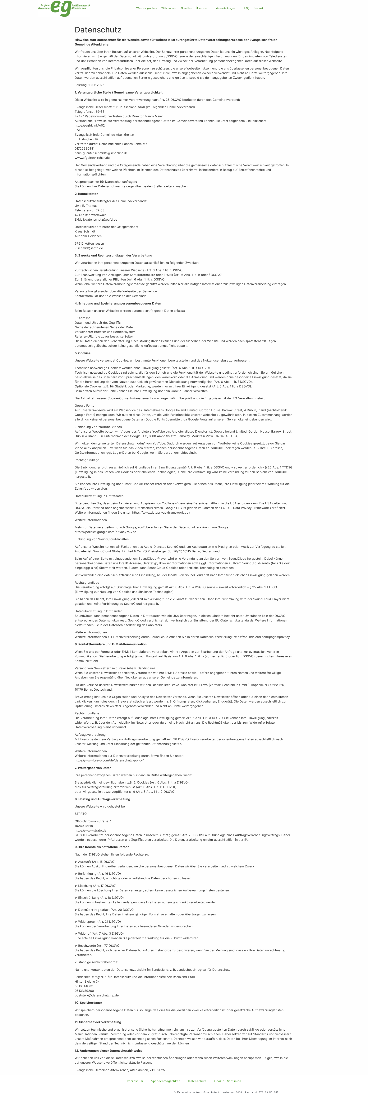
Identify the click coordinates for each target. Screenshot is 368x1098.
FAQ (246, 8)
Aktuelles (186, 8)
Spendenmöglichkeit (166, 1081)
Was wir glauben (146, 8)
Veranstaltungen (226, 8)
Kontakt (258, 8)
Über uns (201, 8)
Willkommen (168, 8)
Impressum (135, 1081)
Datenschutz (197, 1081)
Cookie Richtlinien (227, 1081)
